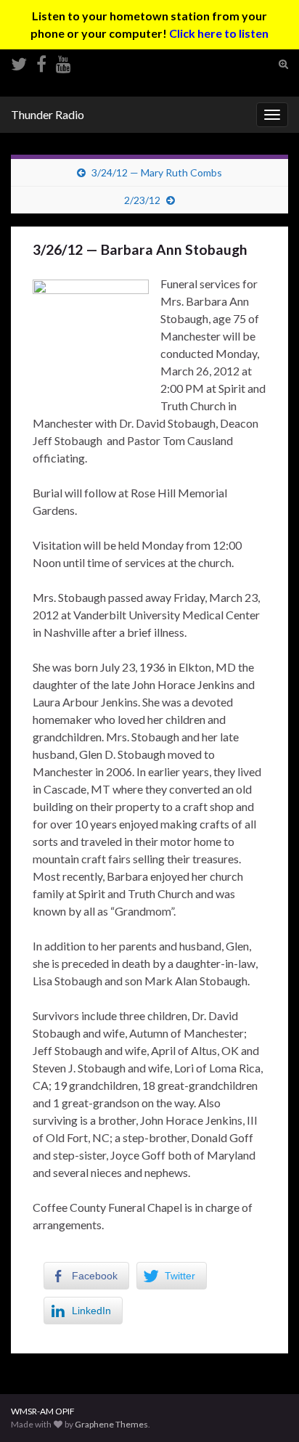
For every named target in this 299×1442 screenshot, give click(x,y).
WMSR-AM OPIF (43, 1411)
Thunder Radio (47, 114)
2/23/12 (142, 200)
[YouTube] (63, 61)
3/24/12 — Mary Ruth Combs (156, 172)
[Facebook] (41, 61)
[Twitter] (19, 61)
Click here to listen (219, 33)
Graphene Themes (111, 1424)
